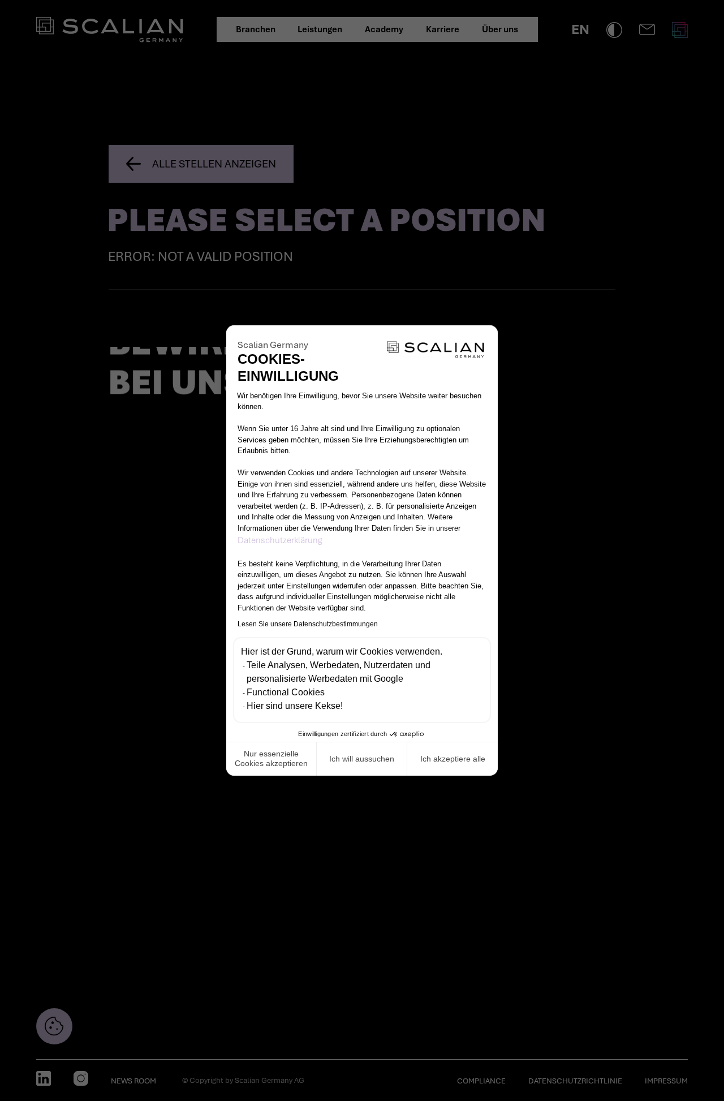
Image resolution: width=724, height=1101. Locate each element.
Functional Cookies (286, 692)
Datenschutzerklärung (280, 540)
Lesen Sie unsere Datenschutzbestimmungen (308, 624)
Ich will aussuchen (361, 758)
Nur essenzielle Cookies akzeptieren (271, 758)
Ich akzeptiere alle (452, 758)
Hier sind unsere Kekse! (295, 706)
